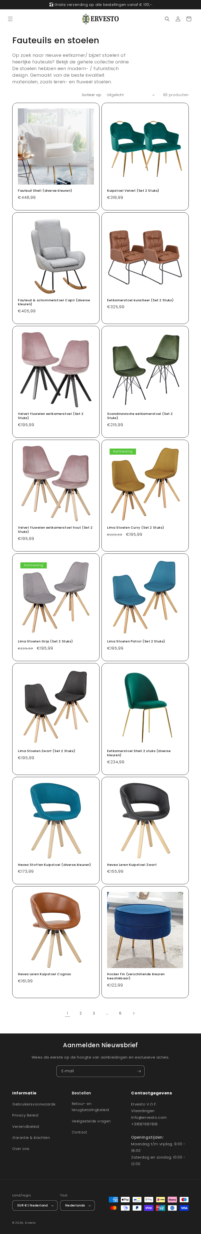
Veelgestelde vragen (91, 1121)
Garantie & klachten (31, 1137)
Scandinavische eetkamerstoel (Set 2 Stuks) (140, 416)
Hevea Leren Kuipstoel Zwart (132, 865)
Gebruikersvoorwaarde (34, 1104)
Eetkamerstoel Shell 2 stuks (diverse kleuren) (139, 753)
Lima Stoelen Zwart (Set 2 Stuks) (46, 751)
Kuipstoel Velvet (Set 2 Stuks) (133, 191)
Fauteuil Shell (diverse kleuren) (45, 191)
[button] (10, 19)
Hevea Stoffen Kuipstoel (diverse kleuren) (54, 865)
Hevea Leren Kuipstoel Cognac (44, 974)
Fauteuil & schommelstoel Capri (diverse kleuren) (54, 302)
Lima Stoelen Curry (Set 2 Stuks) (135, 528)
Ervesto (30, 1223)
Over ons (20, 1148)
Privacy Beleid (25, 1115)
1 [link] (67, 1013)
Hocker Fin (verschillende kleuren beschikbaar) (136, 976)
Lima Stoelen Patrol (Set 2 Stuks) (136, 641)
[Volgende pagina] (133, 1013)
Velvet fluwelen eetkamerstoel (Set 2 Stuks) (51, 416)
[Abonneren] (139, 1071)
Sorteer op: (92, 94)
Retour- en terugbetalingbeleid (90, 1106)
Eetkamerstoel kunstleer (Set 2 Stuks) (140, 300)
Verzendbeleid (25, 1126)
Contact (79, 1132)
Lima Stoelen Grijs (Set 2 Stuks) (45, 641)
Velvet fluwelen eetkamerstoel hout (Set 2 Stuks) (55, 530)
